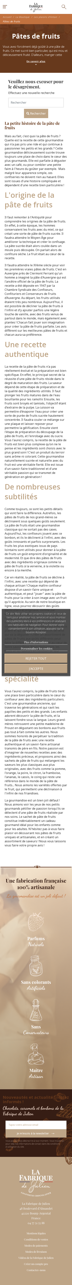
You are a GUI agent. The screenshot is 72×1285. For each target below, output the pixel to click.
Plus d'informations (36, 642)
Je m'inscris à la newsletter (36, 1132)
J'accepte (36, 669)
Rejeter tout (36, 658)
